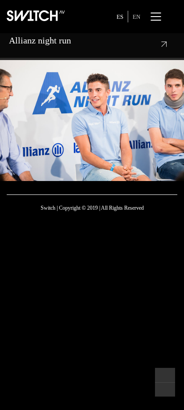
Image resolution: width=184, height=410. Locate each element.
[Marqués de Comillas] (165, 375)
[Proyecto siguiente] (165, 389)
